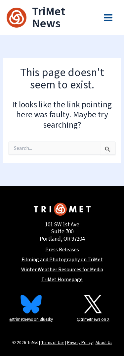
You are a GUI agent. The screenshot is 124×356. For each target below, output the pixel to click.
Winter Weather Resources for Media (62, 269)
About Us (104, 342)
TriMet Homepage (62, 279)
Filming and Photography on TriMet (62, 259)
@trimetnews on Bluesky (31, 319)
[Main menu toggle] (108, 17)
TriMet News (48, 17)
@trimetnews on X (93, 319)
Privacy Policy (80, 342)
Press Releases (62, 249)
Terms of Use (52, 342)
